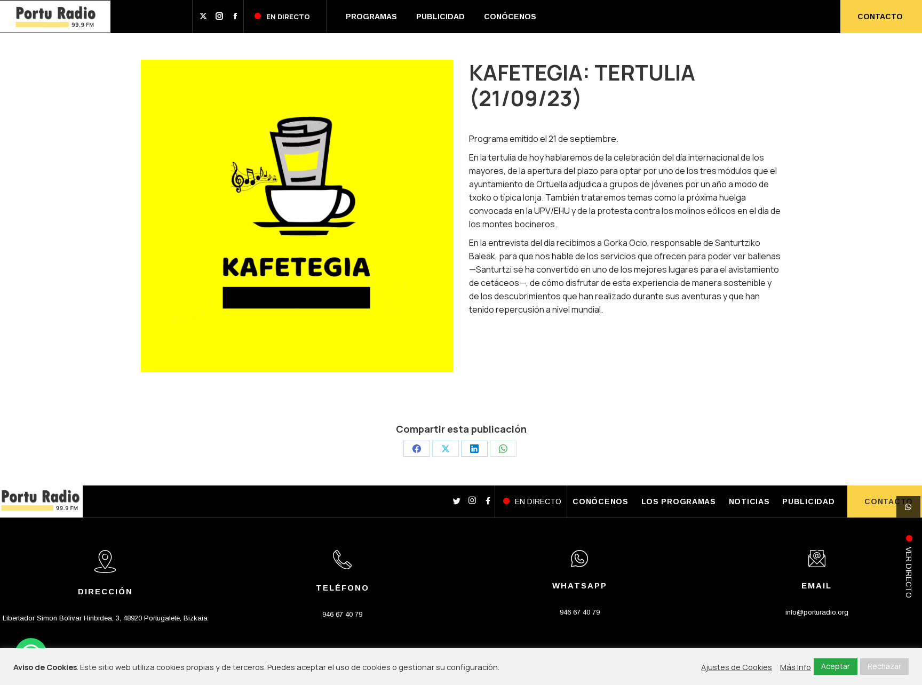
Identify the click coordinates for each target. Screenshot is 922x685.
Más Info (795, 667)
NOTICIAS (749, 501)
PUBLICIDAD (808, 501)
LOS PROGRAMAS (678, 501)
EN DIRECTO (538, 501)
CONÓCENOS (600, 501)
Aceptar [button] (835, 666)
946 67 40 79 (342, 614)
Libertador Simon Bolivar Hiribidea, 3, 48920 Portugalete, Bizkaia (105, 618)
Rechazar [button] (884, 666)
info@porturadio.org (816, 612)
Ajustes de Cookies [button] (736, 667)
